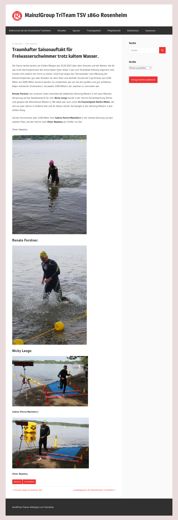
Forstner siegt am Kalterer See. (28, 490)
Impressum (150, 30)
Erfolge (17, 482)
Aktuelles (61, 30)
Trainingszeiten (94, 30)
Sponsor (76, 30)
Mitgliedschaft (114, 30)
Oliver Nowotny (31, 44)
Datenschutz (133, 30)
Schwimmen (29, 482)
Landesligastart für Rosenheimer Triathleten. (93, 490)
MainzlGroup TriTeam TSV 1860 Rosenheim (76, 14)
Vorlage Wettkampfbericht (143, 79)
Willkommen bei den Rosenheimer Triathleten (30, 30)
